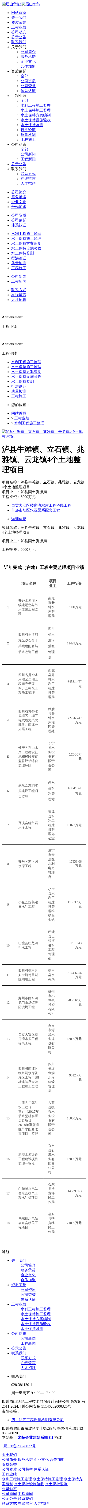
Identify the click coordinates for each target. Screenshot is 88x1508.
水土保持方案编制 (26, 372)
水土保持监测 (22, 381)
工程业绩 (21, 418)
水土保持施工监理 (26, 367)
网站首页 (18, 13)
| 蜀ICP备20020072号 (19, 1446)
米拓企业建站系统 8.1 (36, 1437)
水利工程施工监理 (26, 362)
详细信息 (18, 519)
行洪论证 (18, 386)
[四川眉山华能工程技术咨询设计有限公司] (21, 4)
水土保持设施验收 (26, 377)
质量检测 (18, 391)
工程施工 (18, 396)
